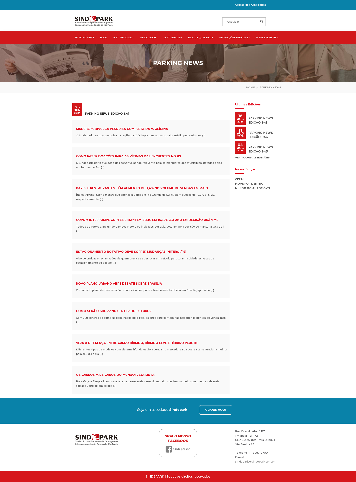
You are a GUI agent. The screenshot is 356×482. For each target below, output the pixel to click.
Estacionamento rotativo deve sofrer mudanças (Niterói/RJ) (131, 252)
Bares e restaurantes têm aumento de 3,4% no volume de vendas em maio (142, 188)
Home (250, 87)
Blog (103, 37)
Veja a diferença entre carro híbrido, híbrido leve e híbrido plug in (136, 343)
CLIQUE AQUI (215, 410)
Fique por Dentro (249, 183)
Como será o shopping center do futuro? (113, 311)
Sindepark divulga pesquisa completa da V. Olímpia (122, 129)
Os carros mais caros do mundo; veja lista (115, 375)
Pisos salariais (266, 37)
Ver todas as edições (252, 157)
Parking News (84, 37)
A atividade (172, 37)
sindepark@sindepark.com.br (255, 461)
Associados (148, 37)
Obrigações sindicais (233, 37)
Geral (239, 179)
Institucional (122, 37)
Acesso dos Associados (250, 4)
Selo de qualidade (200, 37)
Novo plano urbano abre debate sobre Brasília (119, 283)
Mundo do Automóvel (253, 188)
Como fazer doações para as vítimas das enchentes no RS (128, 156)
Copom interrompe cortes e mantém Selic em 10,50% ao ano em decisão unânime (147, 220)
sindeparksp (181, 449)
